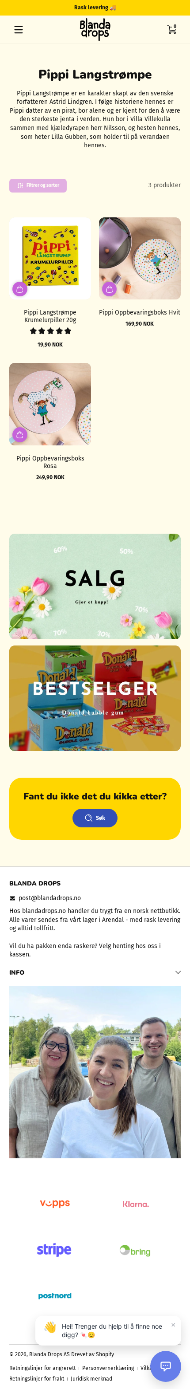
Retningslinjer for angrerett (42, 1368)
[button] (171, 29)
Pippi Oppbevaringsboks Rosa (50, 462)
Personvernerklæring (108, 1368)
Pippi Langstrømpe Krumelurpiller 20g (50, 316)
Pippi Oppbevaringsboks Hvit (139, 312)
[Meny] (18, 29)
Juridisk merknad (91, 1379)
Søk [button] (100, 818)
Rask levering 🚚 (95, 7)
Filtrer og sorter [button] (43, 185)
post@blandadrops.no (50, 898)
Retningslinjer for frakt (36, 1379)
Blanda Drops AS (50, 1354)
